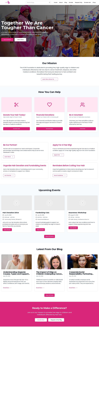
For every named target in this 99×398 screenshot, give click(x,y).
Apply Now (57, 155)
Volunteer (82, 128)
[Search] (50, 2)
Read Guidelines (58, 175)
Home (55, 2)
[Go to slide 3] (51, 55)
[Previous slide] (2, 31)
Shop (94, 2)
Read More (6, 288)
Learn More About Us (48, 79)
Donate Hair (87, 2)
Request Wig (78, 2)
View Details (7, 229)
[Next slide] (96, 31)
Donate (71, 2)
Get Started (7, 175)
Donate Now (49, 128)
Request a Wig (8, 37)
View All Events (49, 236)
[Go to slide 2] (49, 55)
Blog (65, 2)
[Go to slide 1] (47, 55)
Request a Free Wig (56, 320)
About (61, 2)
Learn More (21, 37)
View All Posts (49, 295)
